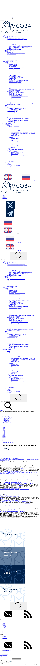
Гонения (8, 71)
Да (1, 20)
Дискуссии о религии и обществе (15, 85)
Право (12, 140)
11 (2, 525)
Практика (10, 142)
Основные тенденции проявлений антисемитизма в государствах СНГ (21, 46)
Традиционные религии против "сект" (15, 94)
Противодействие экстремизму (14, 90)
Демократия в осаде (8, 124)
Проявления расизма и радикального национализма (16, 38)
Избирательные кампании (11, 54)
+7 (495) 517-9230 (5, 654)
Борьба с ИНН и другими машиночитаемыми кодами (18, 108)
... (2, 524)
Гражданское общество (15, 138)
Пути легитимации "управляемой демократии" (19, 155)
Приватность (13, 143)
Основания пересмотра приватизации (17, 131)
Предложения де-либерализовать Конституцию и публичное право (23, 132)
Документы (7, 42)
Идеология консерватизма (15, 153)
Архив (6, 43)
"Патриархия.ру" (30, 479)
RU (34, 180)
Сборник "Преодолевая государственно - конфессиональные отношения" (20, 103)
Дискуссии (9, 150)
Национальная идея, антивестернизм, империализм (20, 128)
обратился (2, 498)
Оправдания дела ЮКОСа (15, 130)
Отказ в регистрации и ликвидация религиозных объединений (20, 74)
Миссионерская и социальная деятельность (14, 114)
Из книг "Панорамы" (10, 102)
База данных (4, 171)
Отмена (7, 662)
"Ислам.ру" (21, 485)
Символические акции (15, 135)
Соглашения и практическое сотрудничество (17, 112)
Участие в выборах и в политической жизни (17, 67)
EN (16, 180)
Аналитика (4, 169)
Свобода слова (13, 144)
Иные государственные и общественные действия (16, 281)
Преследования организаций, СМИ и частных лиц (16, 53)
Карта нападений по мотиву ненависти (14, 49)
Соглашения (11, 70)
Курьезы (8, 99)
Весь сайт (9, 660)
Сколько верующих (10, 100)
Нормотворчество (10, 40)
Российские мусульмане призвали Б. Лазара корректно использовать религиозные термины (16, 483)
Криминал (8, 339)
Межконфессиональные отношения (13, 91)
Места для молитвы (12, 73)
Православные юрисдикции (16, 97)
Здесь (13, 17)
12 (2, 526)
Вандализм (11, 87)
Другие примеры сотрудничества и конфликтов (12, 458)
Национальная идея (14, 154)
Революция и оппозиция (13, 160)
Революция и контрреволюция (16, 141)
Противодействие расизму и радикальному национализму (17, 39)
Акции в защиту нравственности (15, 310)
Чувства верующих (12, 66)
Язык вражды (7, 162)
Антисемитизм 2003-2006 (11, 44)
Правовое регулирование (13, 64)
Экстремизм (9, 86)
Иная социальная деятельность (14, 115)
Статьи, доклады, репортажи (14, 48)
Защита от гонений (12, 75)
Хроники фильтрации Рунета (12, 60)
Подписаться (3, 662)
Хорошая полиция (14, 146)
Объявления (4, 168)
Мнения (8, 56)
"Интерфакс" (27, 503)
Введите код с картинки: (4, 661)
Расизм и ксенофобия (6, 630)
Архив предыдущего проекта (14, 126)
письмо (5, 466)
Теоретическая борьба (13, 78)
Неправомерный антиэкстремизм (8, 631)
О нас (3, 196)
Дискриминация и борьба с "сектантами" (16, 77)
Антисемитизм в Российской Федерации (16, 45)
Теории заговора (14, 136)
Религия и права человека (13, 110)
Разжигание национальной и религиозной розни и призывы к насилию (21, 89)
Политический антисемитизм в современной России (18, 47)
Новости (6, 37)
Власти (8, 63)
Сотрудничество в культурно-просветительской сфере (18, 120)
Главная (3, 623)
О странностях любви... (15, 129)
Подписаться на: (3, 660)
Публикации (7, 57)
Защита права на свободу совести (15, 82)
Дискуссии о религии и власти (14, 68)
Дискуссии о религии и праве (14, 69)
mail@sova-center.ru (3, 655)
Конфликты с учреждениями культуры (15, 81)
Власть (8, 107)
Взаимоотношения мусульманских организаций (19, 96)
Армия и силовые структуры (12, 111)
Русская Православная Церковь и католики (16, 92)
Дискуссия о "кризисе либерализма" (17, 152)
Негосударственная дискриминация (15, 76)
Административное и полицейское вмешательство (18, 72)
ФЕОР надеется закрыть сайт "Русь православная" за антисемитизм (12, 511)
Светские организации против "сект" (15, 83)
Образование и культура (11, 117)
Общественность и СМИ (11, 79)
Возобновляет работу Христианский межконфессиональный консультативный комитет (15, 501)
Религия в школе (12, 119)
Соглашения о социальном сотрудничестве (16, 116)
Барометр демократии (13, 382)
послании (22, 468)
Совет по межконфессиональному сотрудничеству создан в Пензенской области (14, 489)
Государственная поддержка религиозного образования (18, 118)
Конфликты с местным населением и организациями (18, 80)
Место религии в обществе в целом (15, 109)
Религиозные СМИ (12, 122)
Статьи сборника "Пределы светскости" (14, 104)
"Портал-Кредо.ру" (11, 509)
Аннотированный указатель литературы (16, 149)
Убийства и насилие (12, 88)
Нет (3, 20)
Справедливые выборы (15, 145)
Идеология (11, 137)
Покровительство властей (13, 65)
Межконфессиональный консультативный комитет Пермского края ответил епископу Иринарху (17, 464)
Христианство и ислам (13, 93)
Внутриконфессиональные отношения (15, 95)
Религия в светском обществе (7, 632)
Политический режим (15, 139)
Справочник (4, 170)
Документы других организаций (14, 165)
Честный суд (13, 147)
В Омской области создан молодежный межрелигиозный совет (11, 478)
